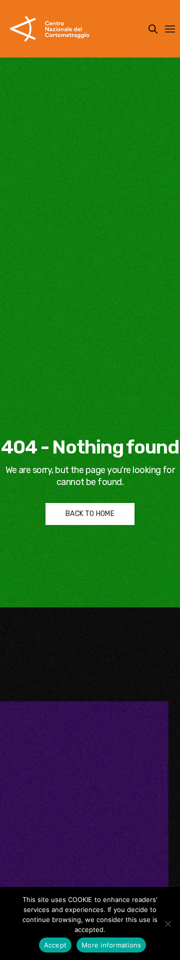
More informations (111, 945)
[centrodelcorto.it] (49, 29)
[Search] (153, 29)
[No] (167, 923)
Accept (55, 945)
